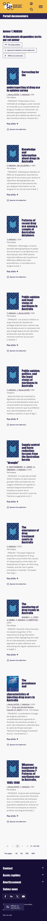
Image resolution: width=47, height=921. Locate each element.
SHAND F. (26, 617)
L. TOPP (34, 617)
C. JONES (28, 467)
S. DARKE (11, 620)
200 (33, 853)
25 (16, 853)
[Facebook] (5, 896)
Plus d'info (11, 123)
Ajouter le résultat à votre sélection (21, 50)
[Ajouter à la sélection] (8, 129)
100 (27, 853)
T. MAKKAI (24, 94)
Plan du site (7, 915)
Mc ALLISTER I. (23, 165)
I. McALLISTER (13, 94)
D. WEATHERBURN (15, 467)
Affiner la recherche (15, 56)
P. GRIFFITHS (32, 620)
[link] (7, 846)
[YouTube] (23, 896)
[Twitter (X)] (17, 896)
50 (21, 853)
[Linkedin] (11, 896)
